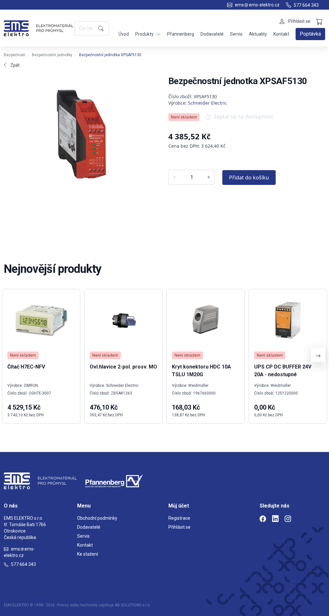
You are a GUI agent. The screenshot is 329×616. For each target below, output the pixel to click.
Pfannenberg (180, 34)
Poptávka (310, 34)
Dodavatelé (212, 34)
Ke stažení (87, 554)
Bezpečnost (14, 55)
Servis (236, 34)
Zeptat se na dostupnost (243, 116)
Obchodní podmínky (97, 518)
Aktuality (258, 34)
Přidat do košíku (249, 177)
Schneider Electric (207, 103)
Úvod (124, 34)
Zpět (15, 65)
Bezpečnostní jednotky (52, 55)
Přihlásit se (179, 527)
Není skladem (184, 117)
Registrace (179, 518)
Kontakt (281, 34)
